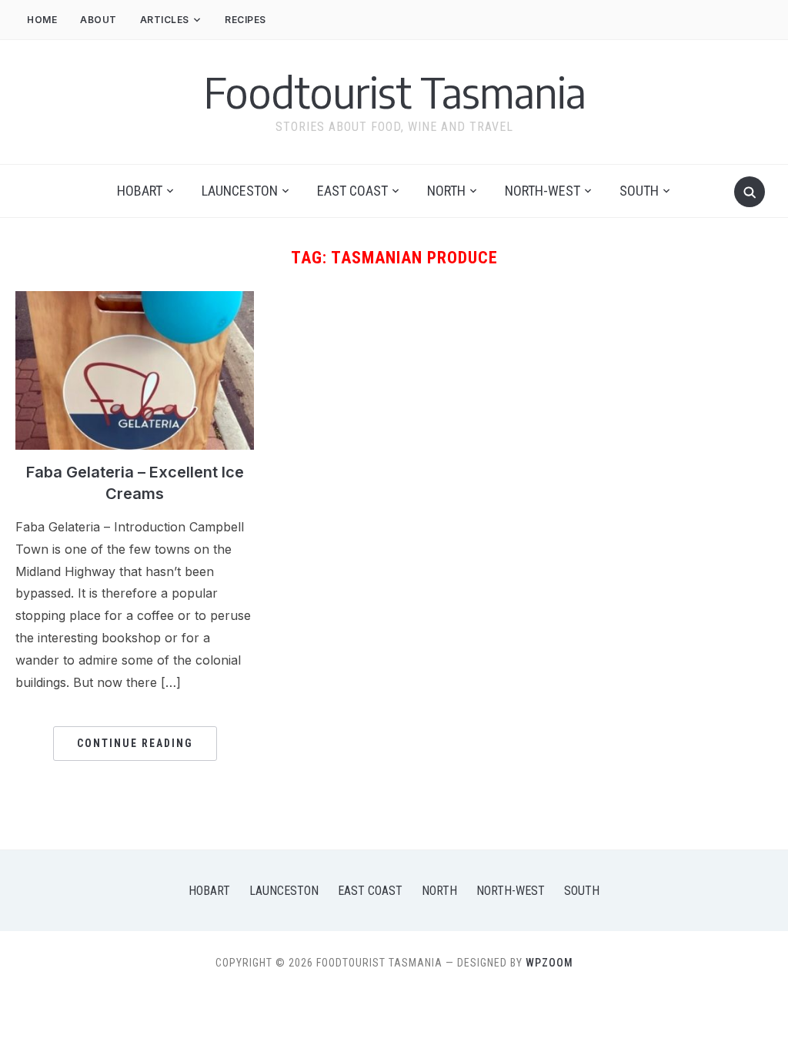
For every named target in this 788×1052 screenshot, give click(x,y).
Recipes (245, 19)
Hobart (139, 191)
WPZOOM (549, 963)
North (446, 191)
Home (42, 19)
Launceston (240, 191)
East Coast (352, 191)
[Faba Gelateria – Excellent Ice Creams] (134, 300)
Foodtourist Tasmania (394, 91)
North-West (542, 191)
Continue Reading (135, 743)
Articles (164, 19)
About (98, 19)
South (639, 191)
